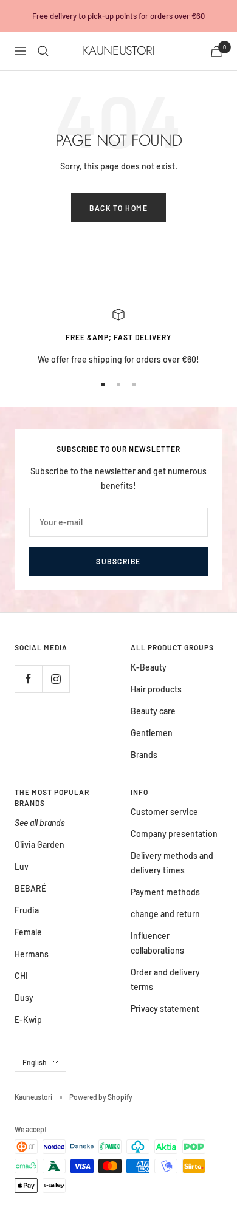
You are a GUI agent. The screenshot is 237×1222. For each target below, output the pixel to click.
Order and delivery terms (165, 979)
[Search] (43, 51)
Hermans (32, 954)
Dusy (24, 997)
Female (28, 932)
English (34, 1062)
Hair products (156, 689)
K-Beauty (149, 667)
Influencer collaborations (157, 942)
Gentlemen (152, 733)
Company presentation (174, 833)
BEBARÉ (30, 888)
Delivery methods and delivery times (172, 862)
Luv (22, 866)
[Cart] (216, 51)
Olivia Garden (39, 844)
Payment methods (165, 892)
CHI (21, 976)
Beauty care (153, 711)
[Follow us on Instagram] (55, 678)
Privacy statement (165, 1008)
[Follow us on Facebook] (28, 678)
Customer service (164, 812)
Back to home (118, 207)
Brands (144, 754)
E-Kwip (28, 1019)
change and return (165, 914)
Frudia (27, 910)
